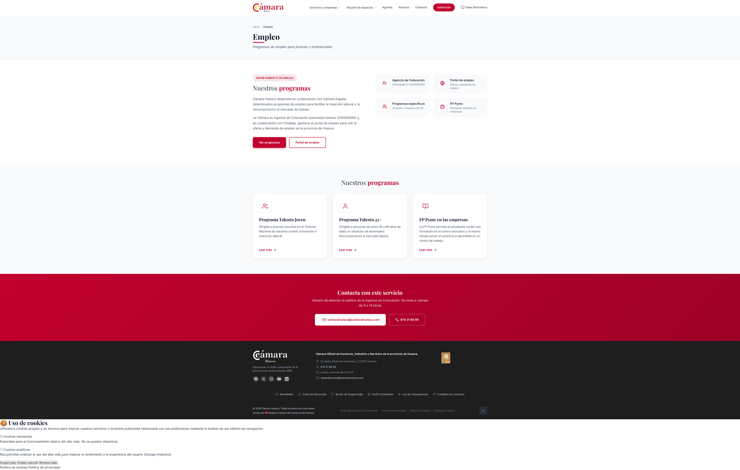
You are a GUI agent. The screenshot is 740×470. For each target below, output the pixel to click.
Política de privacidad (44, 467)
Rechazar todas (48, 462)
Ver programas (269, 142)
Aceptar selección (28, 462)
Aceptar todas (8, 462)
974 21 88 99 (409, 319)
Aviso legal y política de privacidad (359, 410)
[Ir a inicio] (280, 356)
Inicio (256, 26)
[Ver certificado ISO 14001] (481, 358)
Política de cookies (420, 410)
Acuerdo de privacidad (393, 410)
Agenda (387, 7)
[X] (264, 379)
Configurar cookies (444, 410)
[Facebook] (256, 379)
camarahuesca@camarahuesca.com (354, 319)
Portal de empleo (307, 142)
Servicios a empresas (323, 7)
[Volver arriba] (483, 410)
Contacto (421, 7)
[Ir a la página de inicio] (268, 7)
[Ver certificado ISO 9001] (457, 358)
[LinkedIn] (287, 379)
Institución (444, 7)
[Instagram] (271, 379)
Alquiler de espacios (359, 7)
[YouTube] (279, 379)
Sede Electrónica (476, 7)
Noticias (404, 7)
